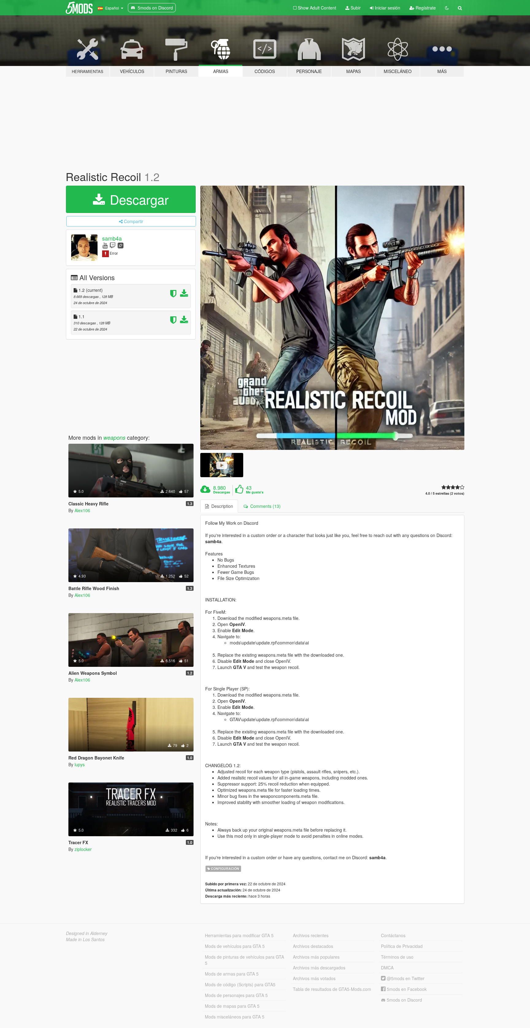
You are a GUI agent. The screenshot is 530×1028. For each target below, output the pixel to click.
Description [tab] (221, 506)
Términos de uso (397, 957)
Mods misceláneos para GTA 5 (234, 1017)
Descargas (221, 492)
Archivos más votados (314, 978)
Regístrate (425, 8)
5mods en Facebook (406, 989)
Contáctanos (393, 935)
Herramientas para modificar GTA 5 (239, 935)
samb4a (112, 238)
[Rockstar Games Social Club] (120, 245)
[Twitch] (112, 245)
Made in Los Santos (85, 939)
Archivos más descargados (319, 967)
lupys (80, 764)
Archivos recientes (310, 935)
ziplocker (83, 849)
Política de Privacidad (402, 946)
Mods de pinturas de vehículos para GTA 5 (244, 960)
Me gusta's (254, 492)
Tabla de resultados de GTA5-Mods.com (332, 989)
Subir (355, 8)
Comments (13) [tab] (264, 506)
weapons (114, 437)
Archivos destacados (313, 946)
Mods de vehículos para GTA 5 (235, 946)
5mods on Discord (404, 1000)
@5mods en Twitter (405, 978)
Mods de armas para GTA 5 (232, 974)
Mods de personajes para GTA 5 (236, 995)
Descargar (137, 199)
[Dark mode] (446, 7)
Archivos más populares (316, 957)
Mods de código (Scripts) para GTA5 (240, 984)
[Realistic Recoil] (332, 318)
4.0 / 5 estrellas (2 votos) (444, 493)
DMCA (387, 967)
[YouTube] (105, 245)
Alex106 (82, 510)
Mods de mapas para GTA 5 (232, 1006)
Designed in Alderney (86, 933)
